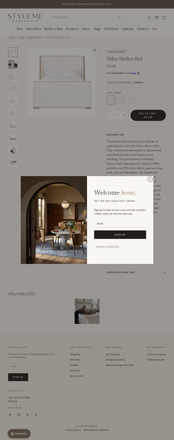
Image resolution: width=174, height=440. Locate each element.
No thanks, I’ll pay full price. (107, 246)
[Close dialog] (150, 179)
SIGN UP (120, 234)
